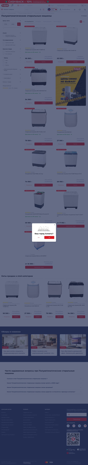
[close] (54, 225)
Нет (39, 237)
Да (49, 237)
